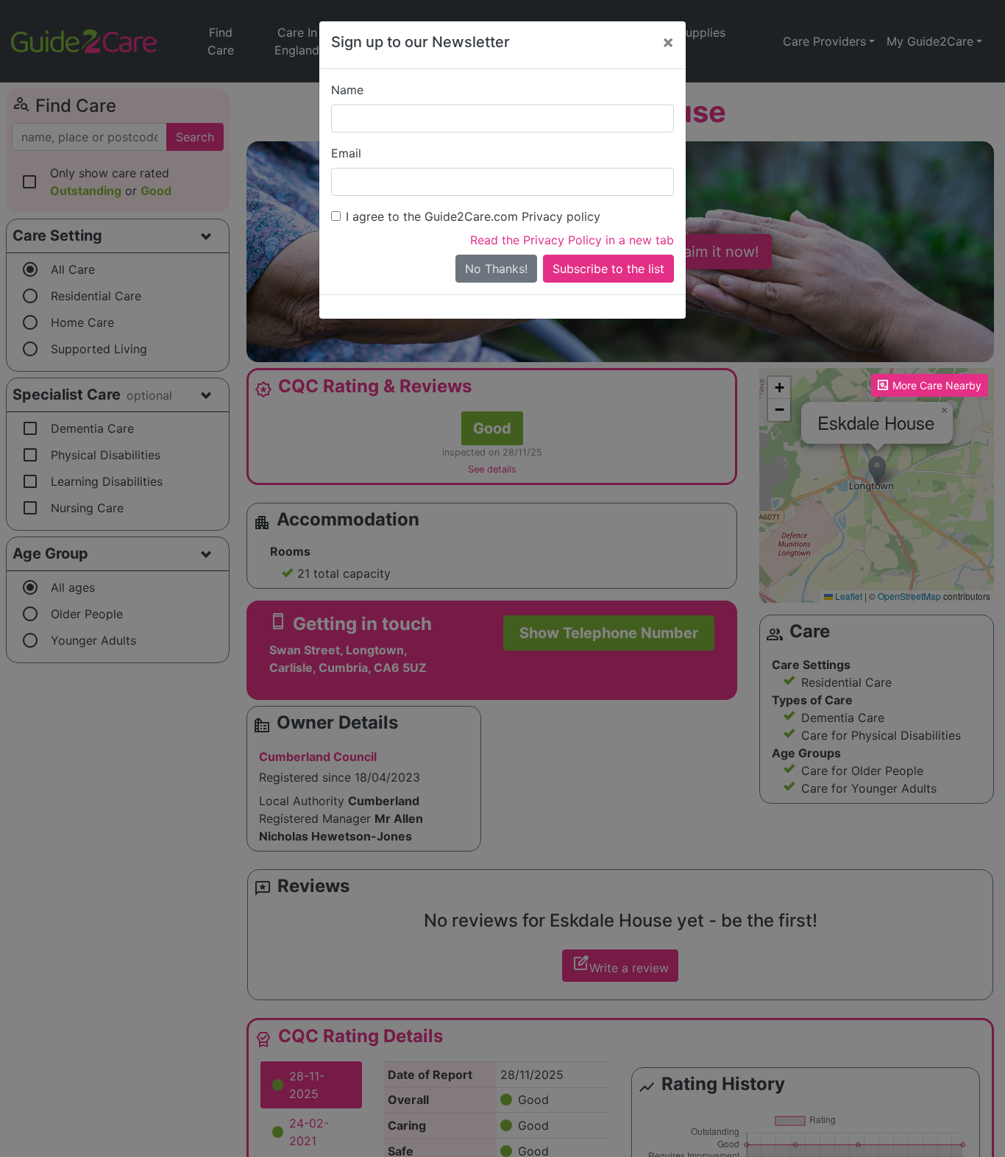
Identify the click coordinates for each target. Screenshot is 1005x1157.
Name (347, 89)
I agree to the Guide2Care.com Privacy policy (473, 216)
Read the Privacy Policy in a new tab (572, 240)
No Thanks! (496, 268)
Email (346, 153)
